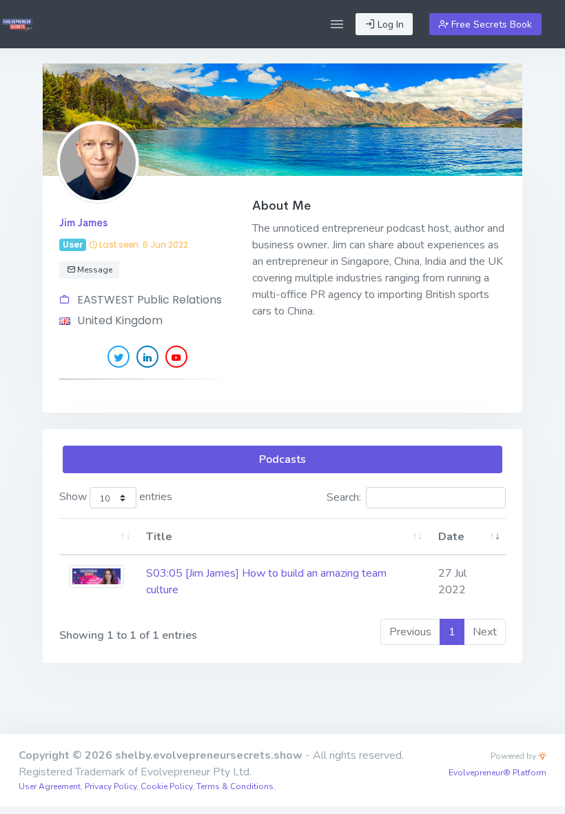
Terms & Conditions (235, 786)
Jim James (83, 222)
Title (159, 536)
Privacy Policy (110, 786)
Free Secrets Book (490, 24)
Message (93, 269)
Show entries (115, 496)
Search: (344, 497)
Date (451, 536)
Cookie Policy (166, 786)
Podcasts (282, 459)
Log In (389, 24)
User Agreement (50, 786)
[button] (337, 24)
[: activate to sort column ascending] (97, 537)
